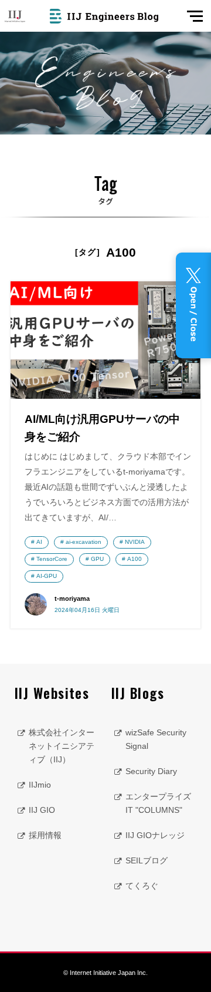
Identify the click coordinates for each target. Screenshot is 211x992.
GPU (97, 559)
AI (39, 542)
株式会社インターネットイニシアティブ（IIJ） (61, 746)
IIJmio (40, 784)
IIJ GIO (42, 810)
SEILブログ (146, 860)
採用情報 (45, 835)
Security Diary (151, 771)
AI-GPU (46, 576)
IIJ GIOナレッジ (155, 835)
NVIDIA (135, 542)
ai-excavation (83, 542)
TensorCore (51, 559)
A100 (134, 559)
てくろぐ (141, 885)
